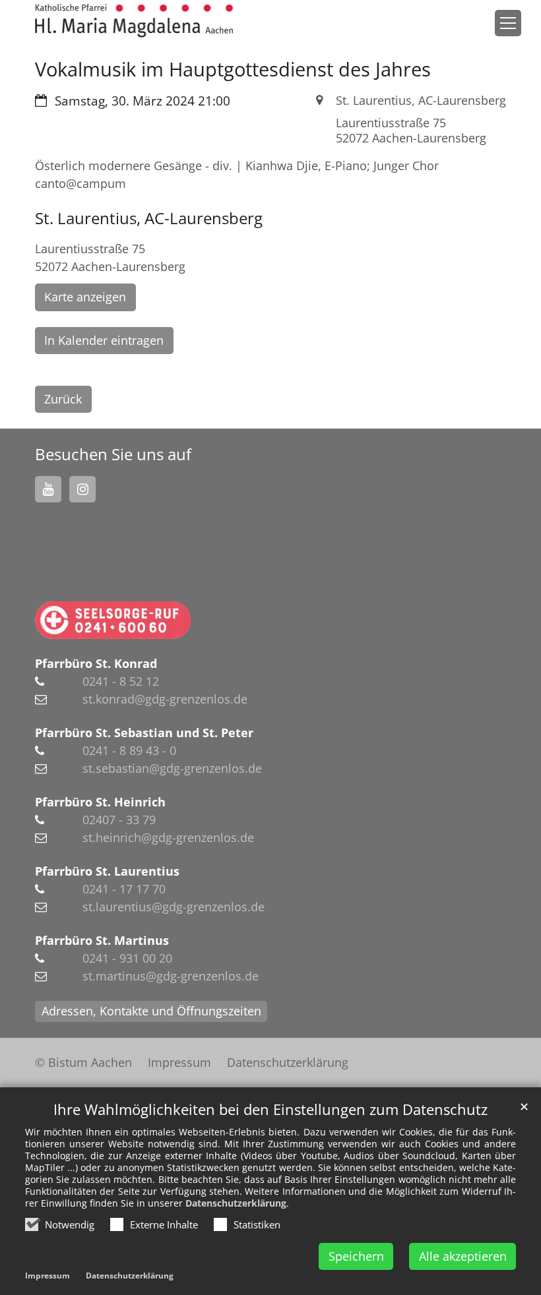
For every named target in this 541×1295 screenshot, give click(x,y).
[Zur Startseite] (134, 21)
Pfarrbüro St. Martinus (102, 940)
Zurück (63, 399)
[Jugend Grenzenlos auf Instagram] (82, 489)
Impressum (47, 1275)
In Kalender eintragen (104, 340)
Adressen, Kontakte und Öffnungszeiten (151, 1011)
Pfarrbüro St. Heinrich (100, 802)
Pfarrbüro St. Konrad (96, 663)
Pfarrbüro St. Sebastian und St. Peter (144, 732)
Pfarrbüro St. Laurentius (107, 871)
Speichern (356, 1256)
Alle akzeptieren (463, 1256)
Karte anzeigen (85, 297)
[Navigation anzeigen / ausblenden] (508, 23)
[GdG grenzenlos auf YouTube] (48, 489)
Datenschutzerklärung (235, 1203)
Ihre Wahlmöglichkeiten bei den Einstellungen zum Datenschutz (270, 1109)
